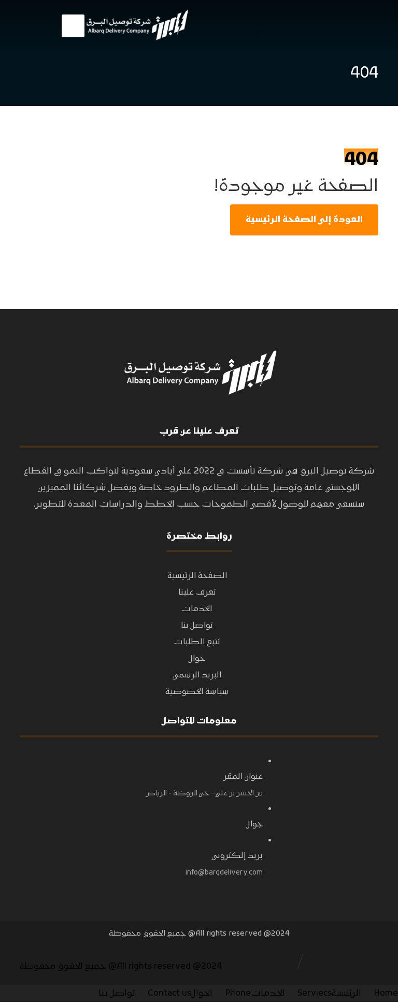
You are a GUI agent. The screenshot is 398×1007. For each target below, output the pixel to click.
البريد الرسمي (197, 675)
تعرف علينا (197, 592)
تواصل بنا (197, 625)
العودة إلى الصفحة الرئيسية (304, 220)
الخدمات (197, 609)
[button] (73, 25)
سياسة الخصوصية (197, 692)
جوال (197, 659)
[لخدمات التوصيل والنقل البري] (136, 25)
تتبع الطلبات (197, 642)
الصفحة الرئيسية (197, 576)
